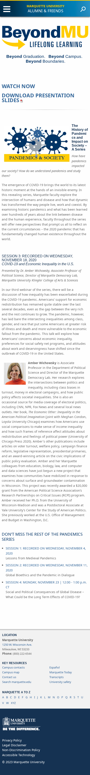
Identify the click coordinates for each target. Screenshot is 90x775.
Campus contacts (13, 667)
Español (54, 667)
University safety (60, 682)
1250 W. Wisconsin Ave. (17, 645)
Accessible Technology (18, 755)
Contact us (9, 677)
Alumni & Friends (45, 10)
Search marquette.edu (16, 682)
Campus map (10, 672)
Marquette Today (60, 672)
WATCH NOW (18, 86)
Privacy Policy (12, 740)
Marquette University (45, 6)
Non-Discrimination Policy (21, 750)
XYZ (13, 703)
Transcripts (56, 677)
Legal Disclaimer (14, 745)
